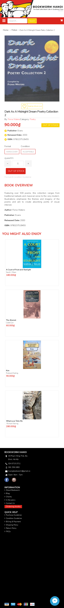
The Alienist (11, 320)
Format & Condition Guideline (17, 177)
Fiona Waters (14, 119)
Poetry (33, 119)
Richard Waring (12, 423)
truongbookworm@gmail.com (19, 471)
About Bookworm (13, 490)
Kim (7, 371)
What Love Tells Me (14, 421)
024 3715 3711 (14, 463)
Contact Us (10, 503)
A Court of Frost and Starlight (18, 270)
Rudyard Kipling (12, 373)
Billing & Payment (13, 521)
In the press (10, 500)
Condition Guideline (14, 518)
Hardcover (12, 152)
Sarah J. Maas (11, 272)
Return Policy (11, 528)
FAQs (8, 531)
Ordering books (13, 506)
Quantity (9, 158)
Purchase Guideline (14, 515)
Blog (8, 493)
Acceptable (28, 152)
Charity (9, 496)
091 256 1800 (13, 467)
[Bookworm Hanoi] (32, 8)
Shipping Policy (12, 525)
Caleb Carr (10, 323)
